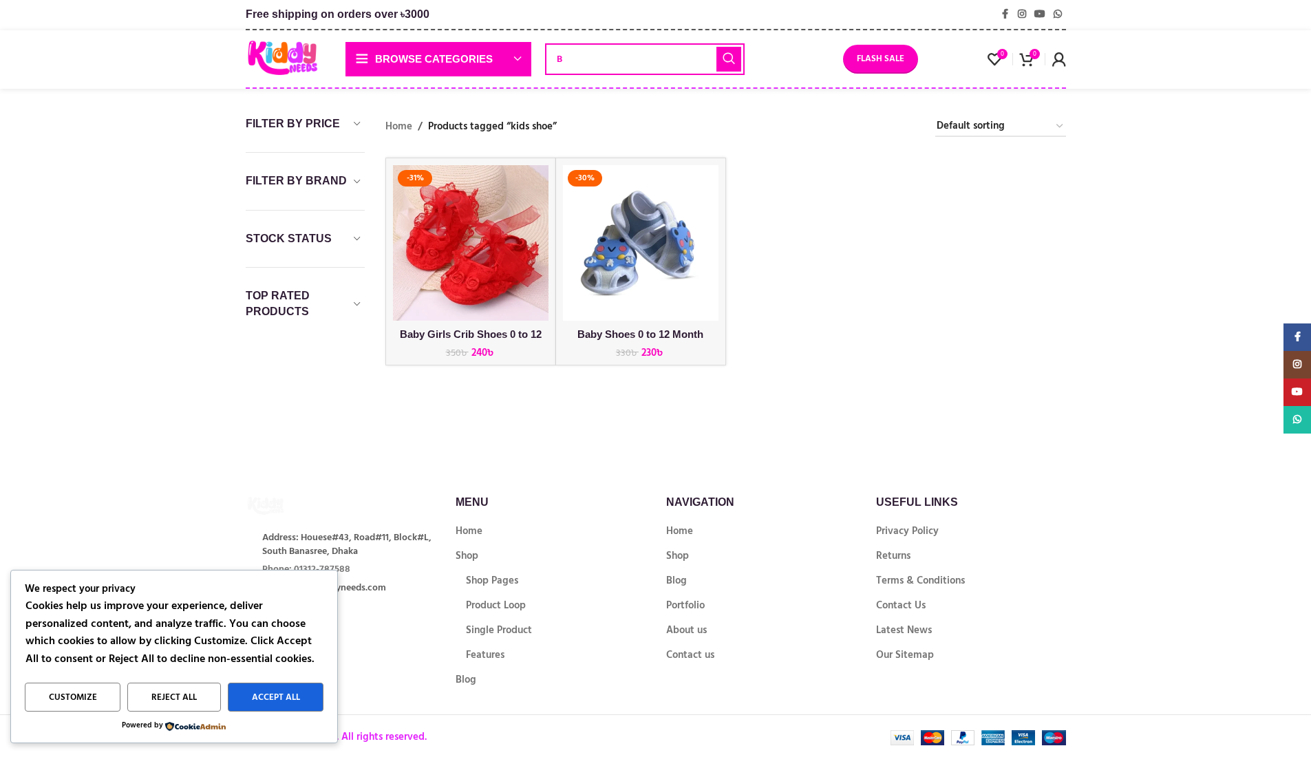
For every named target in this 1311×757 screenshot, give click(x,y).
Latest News (904, 630)
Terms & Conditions (920, 580)
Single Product (499, 630)
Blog (466, 679)
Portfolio (685, 605)
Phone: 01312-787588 (306, 569)
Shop (467, 555)
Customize (73, 697)
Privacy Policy (907, 531)
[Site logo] (282, 58)
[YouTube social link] (1039, 14)
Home (398, 126)
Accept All (276, 697)
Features (485, 655)
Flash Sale (880, 58)
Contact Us (901, 605)
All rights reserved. (383, 736)
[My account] (1059, 59)
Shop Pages (492, 580)
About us (686, 630)
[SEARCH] (728, 59)
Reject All (174, 697)
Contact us (690, 655)
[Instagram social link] (1022, 14)
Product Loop (496, 605)
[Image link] (287, 505)
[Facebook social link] (1005, 14)
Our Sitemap (905, 655)
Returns (893, 555)
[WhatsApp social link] (1057, 14)
